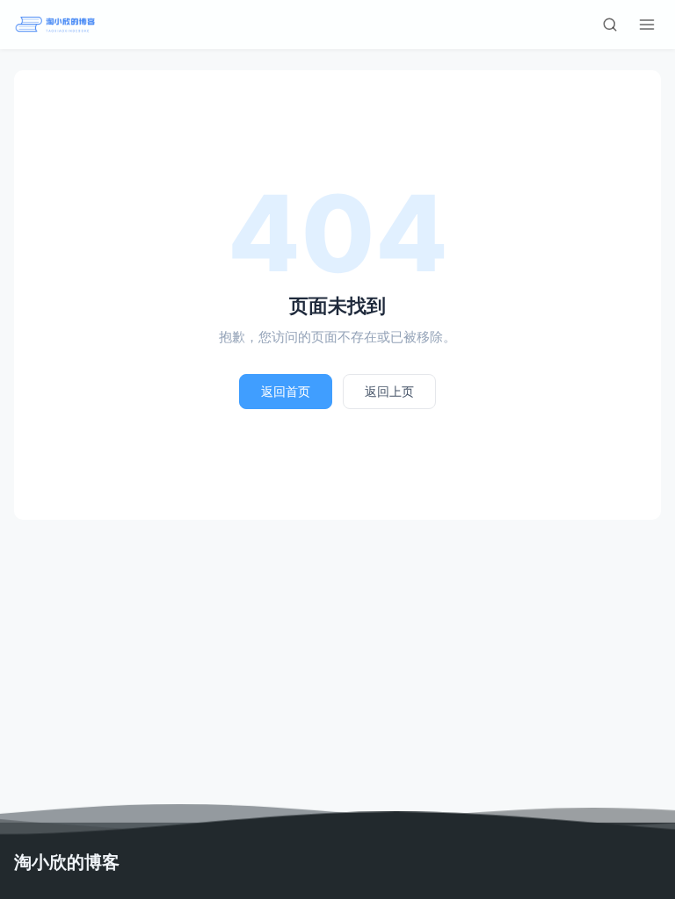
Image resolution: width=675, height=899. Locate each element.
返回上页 (389, 391)
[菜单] (647, 25)
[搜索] (610, 24)
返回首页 (285, 391)
